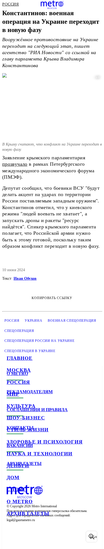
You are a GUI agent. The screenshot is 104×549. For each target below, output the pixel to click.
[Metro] (52, 4)
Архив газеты (28, 513)
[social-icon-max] (55, 536)
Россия (18, 382)
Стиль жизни (28, 429)
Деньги (18, 465)
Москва (19, 370)
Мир (13, 394)
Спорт (16, 489)
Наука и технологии (39, 453)
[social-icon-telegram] (26, 536)
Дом (13, 477)
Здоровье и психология (45, 442)
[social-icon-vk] (12, 536)
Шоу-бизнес (26, 418)
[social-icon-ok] (41, 536)
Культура (21, 406)
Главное (20, 358)
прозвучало (14, 164)
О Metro (20, 501)
